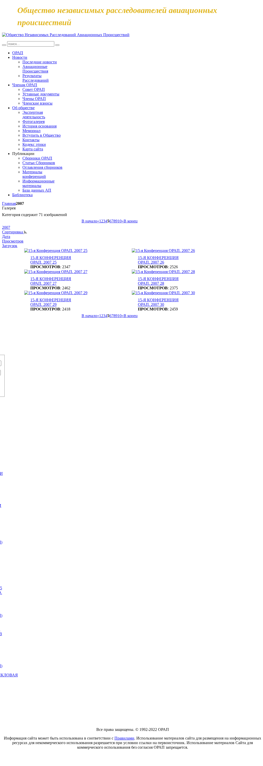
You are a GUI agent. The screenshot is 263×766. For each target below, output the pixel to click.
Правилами (124, 738)
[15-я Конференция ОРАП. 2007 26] (163, 250)
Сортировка (13, 232)
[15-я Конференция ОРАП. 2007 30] (163, 293)
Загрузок (9, 246)
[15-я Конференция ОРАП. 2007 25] (55, 250)
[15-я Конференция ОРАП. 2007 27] (55, 271)
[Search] (4, 45)
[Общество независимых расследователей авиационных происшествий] (65, 35)
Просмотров (12, 241)
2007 (6, 227)
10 (119, 221)
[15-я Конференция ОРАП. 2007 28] (163, 271)
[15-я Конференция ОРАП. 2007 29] (55, 293)
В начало (89, 221)
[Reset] (57, 45)
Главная (9, 203)
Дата (6, 236)
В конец (131, 221)
